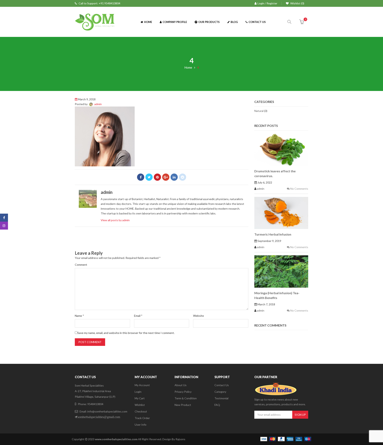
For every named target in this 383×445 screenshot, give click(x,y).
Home (188, 67)
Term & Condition (186, 398)
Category (220, 391)
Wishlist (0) (297, 3)
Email (138, 315)
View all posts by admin (115, 220)
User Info (140, 424)
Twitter (149, 177)
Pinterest (157, 177)
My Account (142, 385)
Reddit (182, 177)
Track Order (142, 418)
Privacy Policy (183, 391)
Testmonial (221, 398)
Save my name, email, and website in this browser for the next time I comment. (126, 332)
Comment (81, 264)
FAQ (217, 405)
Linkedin (174, 177)
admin (98, 104)
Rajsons (180, 439)
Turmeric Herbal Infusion (272, 234)
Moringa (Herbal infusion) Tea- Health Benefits (276, 295)
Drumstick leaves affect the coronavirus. (275, 173)
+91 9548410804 (109, 3)
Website (198, 315)
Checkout (141, 411)
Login (138, 391)
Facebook (140, 177)
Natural (259, 110)
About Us (181, 385)
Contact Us (221, 385)
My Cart (140, 398)
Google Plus (165, 177)
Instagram (4, 226)
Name (79, 315)
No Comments (299, 188)
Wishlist (140, 405)
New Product (183, 405)
